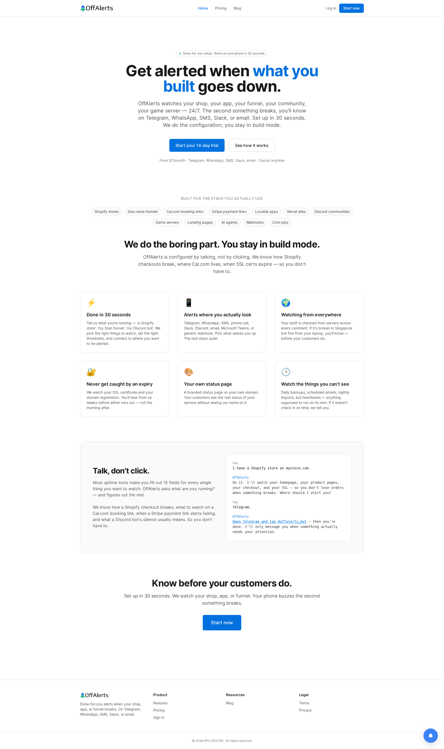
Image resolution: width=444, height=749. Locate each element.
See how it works (252, 145)
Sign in (158, 717)
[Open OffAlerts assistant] (430, 735)
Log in (331, 8)
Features (160, 703)
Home (203, 8)
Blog (237, 8)
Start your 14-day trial (196, 145)
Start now (351, 8)
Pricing (221, 8)
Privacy (305, 710)
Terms (304, 703)
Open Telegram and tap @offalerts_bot (270, 521)
